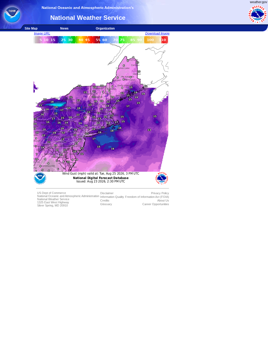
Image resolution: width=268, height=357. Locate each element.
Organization (105, 28)
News (64, 28)
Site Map (31, 28)
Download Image (157, 33)
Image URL (42, 33)
